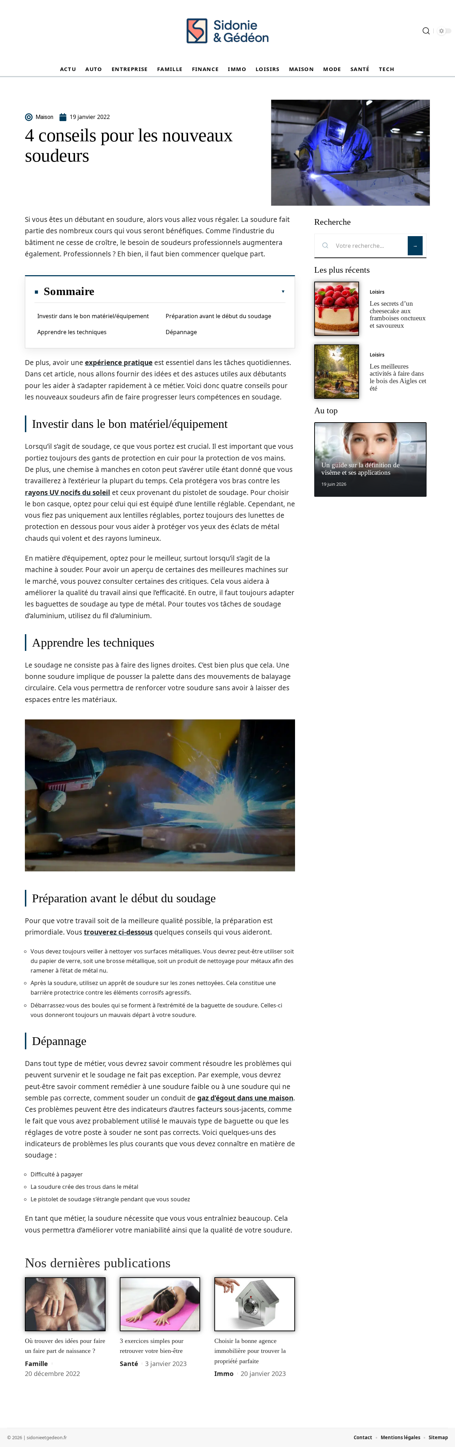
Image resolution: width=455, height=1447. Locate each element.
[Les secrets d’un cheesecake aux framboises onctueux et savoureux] (337, 309)
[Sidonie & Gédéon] (227, 31)
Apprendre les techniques (72, 332)
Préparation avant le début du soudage (218, 316)
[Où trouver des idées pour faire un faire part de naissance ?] (65, 1304)
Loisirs (377, 292)
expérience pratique (118, 362)
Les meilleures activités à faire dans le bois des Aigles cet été (398, 377)
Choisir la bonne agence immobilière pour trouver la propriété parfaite (250, 1351)
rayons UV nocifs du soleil (67, 492)
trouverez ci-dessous (118, 932)
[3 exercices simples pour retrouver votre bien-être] (160, 1304)
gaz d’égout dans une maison (245, 1098)
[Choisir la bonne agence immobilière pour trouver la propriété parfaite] (255, 1304)
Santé (129, 1363)
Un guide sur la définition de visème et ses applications (360, 468)
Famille (36, 1363)
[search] (426, 31)
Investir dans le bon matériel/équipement (93, 316)
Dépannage (181, 332)
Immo (224, 1373)
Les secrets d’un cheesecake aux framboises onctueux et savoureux (398, 314)
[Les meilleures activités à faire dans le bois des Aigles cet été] (337, 371)
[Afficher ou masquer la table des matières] (189, 291)
